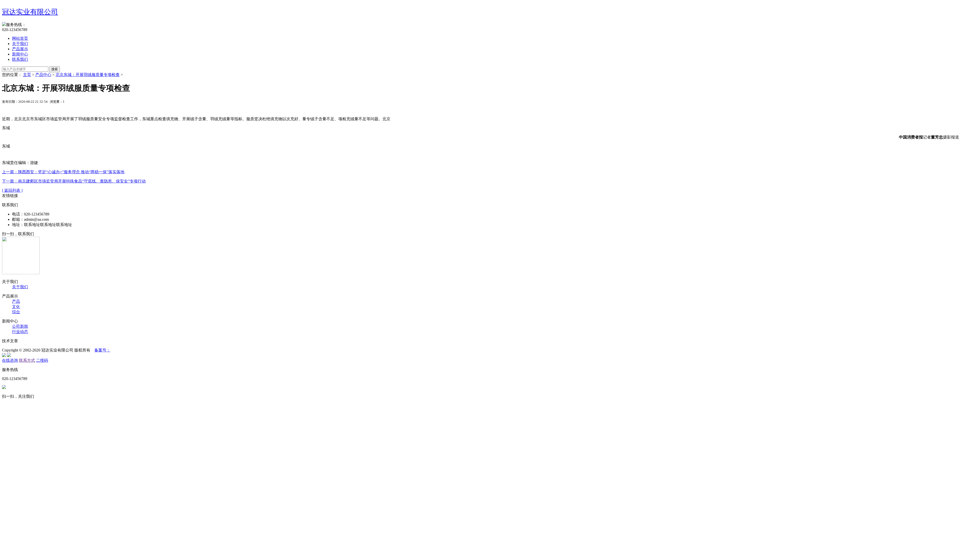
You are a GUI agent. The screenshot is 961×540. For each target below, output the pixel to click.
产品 (16, 301)
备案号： (102, 350)
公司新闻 (20, 326)
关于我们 (20, 44)
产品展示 (20, 49)
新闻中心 (20, 54)
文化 (16, 306)
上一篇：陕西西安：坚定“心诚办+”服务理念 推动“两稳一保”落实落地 (63, 172)
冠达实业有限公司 (30, 12)
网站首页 (20, 38)
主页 (27, 74)
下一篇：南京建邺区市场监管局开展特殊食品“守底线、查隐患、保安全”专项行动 (74, 181)
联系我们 (20, 59)
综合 (16, 312)
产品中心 (43, 74)
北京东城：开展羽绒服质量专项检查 (88, 74)
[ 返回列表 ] (12, 190)
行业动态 (20, 332)
